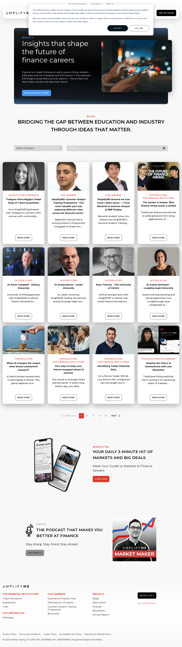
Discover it (35, 553)
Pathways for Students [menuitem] (61, 602)
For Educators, (158, 195)
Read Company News (36, 93)
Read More (23, 237)
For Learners (68, 195)
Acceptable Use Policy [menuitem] (70, 634)
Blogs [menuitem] (96, 598)
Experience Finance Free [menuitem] (62, 598)
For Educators (24, 359)
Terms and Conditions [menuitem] (30, 634)
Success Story (23, 280)
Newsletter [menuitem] (99, 610)
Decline (139, 28)
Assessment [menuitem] (9, 602)
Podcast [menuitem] (97, 606)
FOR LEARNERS (56, 594)
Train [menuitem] (5, 606)
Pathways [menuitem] (8, 617)
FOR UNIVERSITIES (14, 613)
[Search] (164, 148)
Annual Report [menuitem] (101, 614)
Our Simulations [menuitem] (147, 603)
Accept (118, 28)
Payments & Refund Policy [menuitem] (97, 634)
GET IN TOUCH (166, 13)
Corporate (32, 195)
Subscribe (101, 479)
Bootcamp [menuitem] (53, 613)
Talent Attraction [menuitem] (12, 598)
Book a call (147, 595)
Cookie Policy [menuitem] (50, 634)
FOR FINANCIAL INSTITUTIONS (21, 594)
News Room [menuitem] (99, 602)
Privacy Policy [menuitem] (10, 634)
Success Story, (17, 195)
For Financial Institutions (158, 198)
